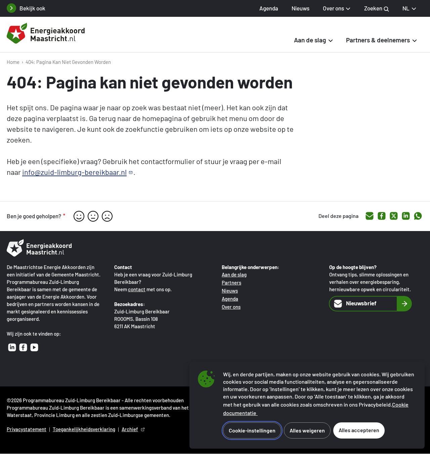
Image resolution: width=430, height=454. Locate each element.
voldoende (93, 216)
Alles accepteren (359, 430)
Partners (231, 282)
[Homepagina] (47, 34)
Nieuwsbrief (361, 303)
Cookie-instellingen (252, 430)
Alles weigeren (307, 430)
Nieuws (300, 8)
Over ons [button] (333, 8)
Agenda (268, 8)
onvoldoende (107, 216)
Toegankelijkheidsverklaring (84, 429)
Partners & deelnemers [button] (378, 40)
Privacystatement (26, 429)
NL (406, 8)
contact (136, 289)
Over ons (231, 307)
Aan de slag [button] (310, 40)
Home (13, 62)
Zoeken (373, 8)
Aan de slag (234, 274)
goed (79, 216)
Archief (130, 429)
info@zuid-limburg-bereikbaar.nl (74, 171)
